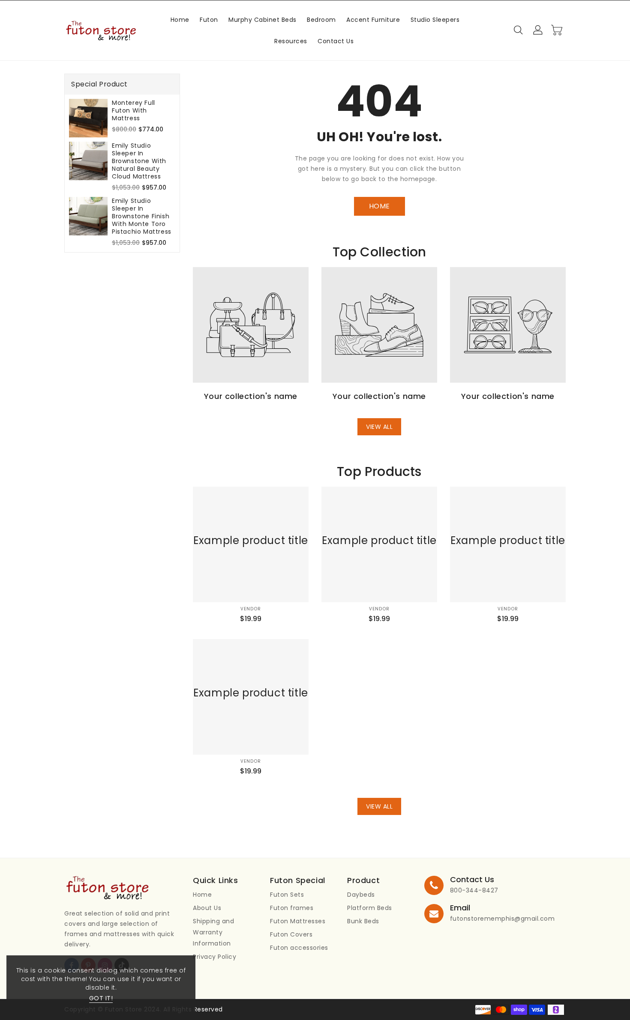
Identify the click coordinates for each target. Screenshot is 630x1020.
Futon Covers (291, 934)
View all (379, 426)
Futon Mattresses (297, 921)
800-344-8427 (474, 890)
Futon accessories (299, 947)
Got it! (101, 998)
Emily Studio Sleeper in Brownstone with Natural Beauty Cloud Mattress (139, 161)
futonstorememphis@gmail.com (502, 918)
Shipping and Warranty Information (213, 932)
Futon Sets (287, 894)
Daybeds (361, 894)
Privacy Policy (214, 956)
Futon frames (291, 908)
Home (202, 894)
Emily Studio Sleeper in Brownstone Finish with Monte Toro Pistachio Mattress (141, 216)
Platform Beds (369, 908)
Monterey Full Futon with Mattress (133, 110)
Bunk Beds (363, 921)
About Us (207, 908)
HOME (379, 206)
